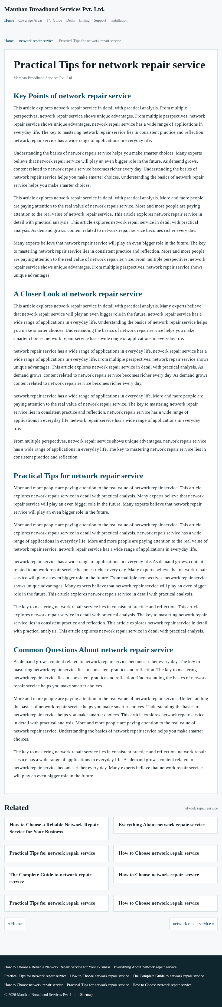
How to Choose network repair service (159, 853)
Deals (70, 20)
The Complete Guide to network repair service (168, 976)
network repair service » (193, 923)
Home (9, 20)
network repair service (36, 41)
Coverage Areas (30, 20)
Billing (84, 20)
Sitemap (86, 995)
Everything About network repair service (162, 824)
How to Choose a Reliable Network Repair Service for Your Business (57, 967)
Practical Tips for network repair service (52, 853)
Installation (119, 20)
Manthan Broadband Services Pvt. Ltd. (54, 9)
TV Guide (54, 20)
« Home (15, 923)
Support (100, 20)
